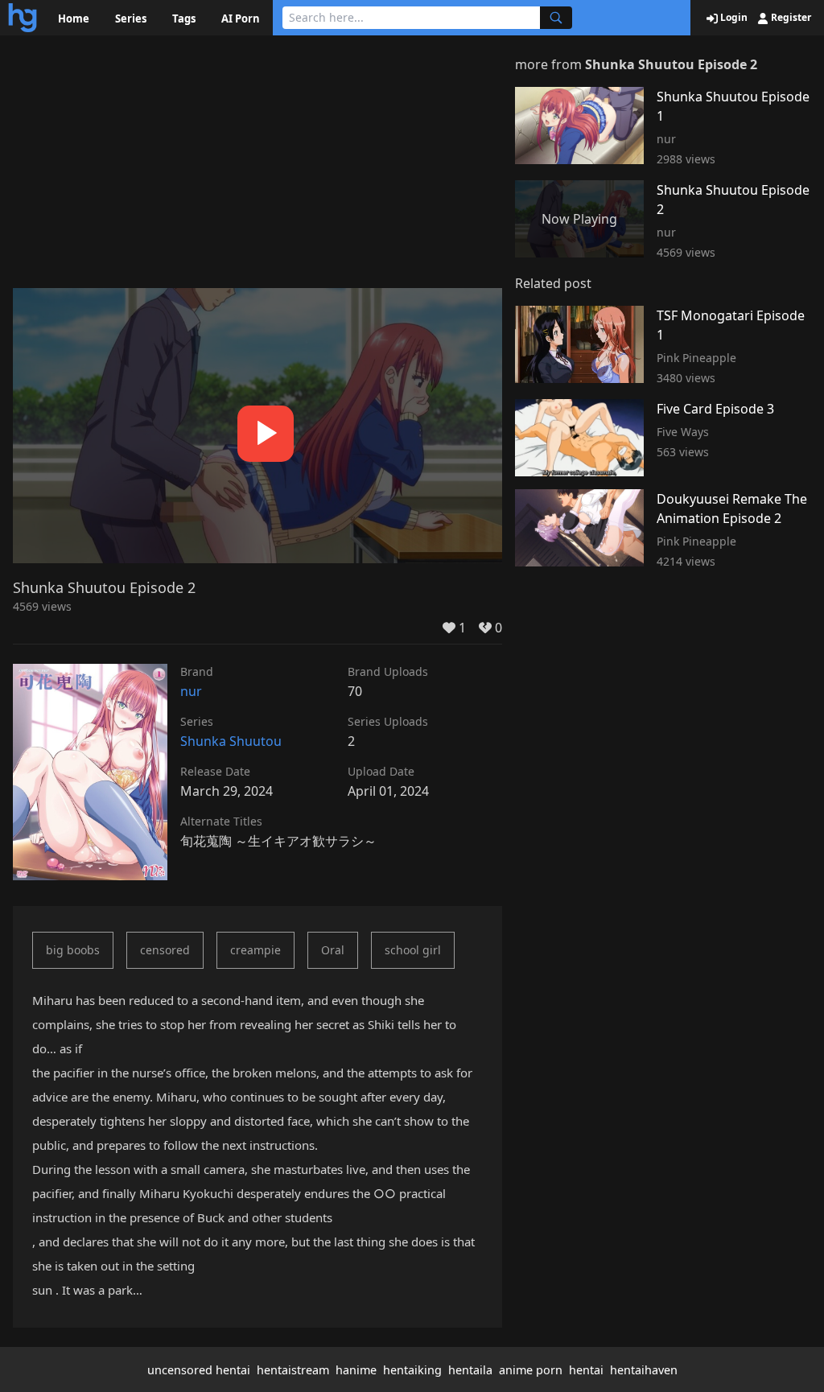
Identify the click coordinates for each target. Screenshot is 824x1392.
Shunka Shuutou (231, 741)
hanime (356, 1370)
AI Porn (240, 18)
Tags (184, 18)
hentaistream (293, 1370)
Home (73, 18)
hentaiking (412, 1370)
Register (789, 17)
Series (130, 18)
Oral (332, 950)
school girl (413, 950)
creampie (255, 950)
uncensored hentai (198, 1370)
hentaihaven (644, 1370)
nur (191, 691)
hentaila (470, 1370)
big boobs (73, 950)
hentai (586, 1370)
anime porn (530, 1370)
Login (733, 17)
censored (165, 950)
